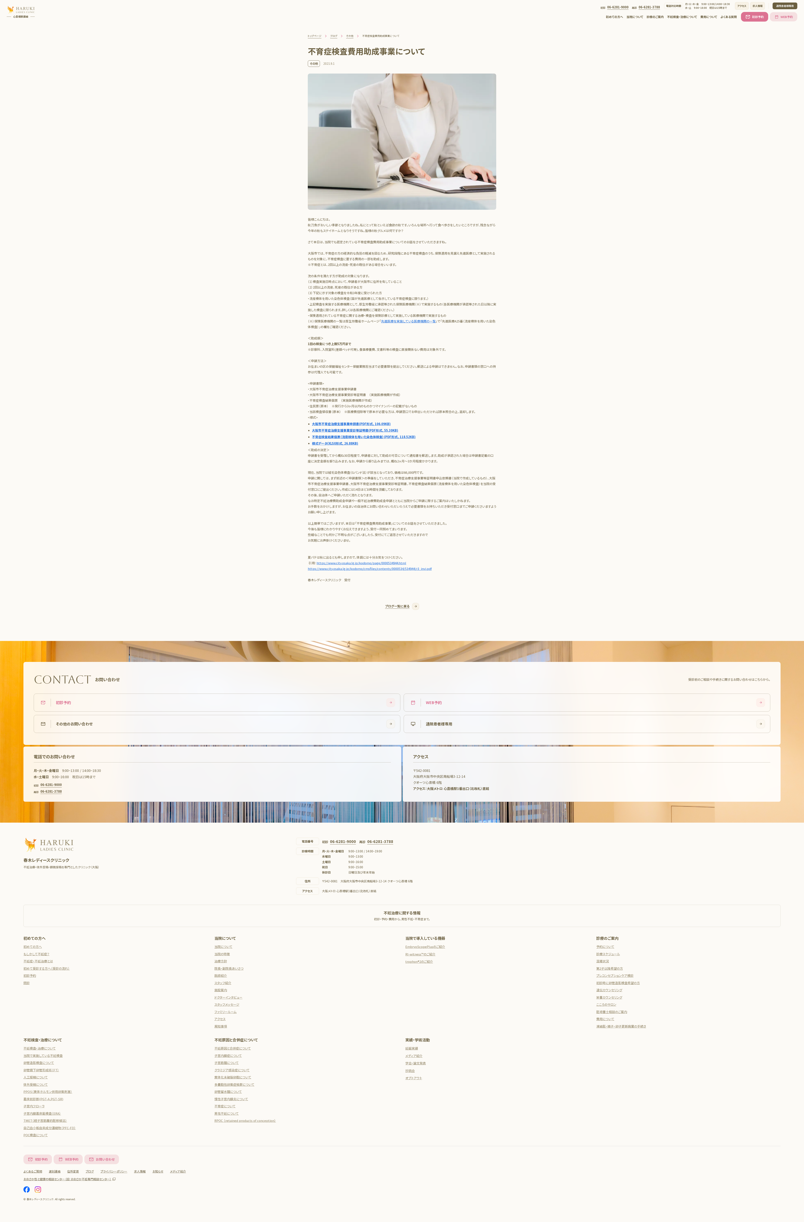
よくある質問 (728, 17)
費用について (708, 17)
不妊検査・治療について (682, 17)
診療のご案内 (655, 17)
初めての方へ (614, 17)
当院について (634, 17)
